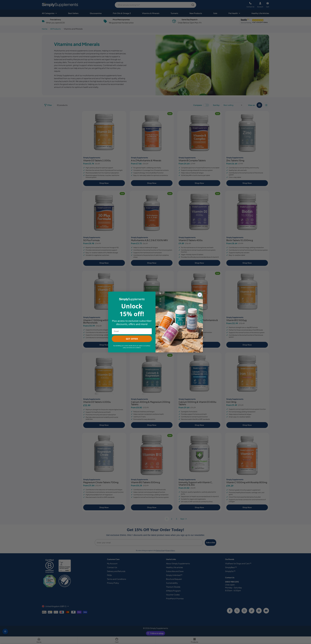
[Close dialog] (200, 295)
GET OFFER (132, 338)
